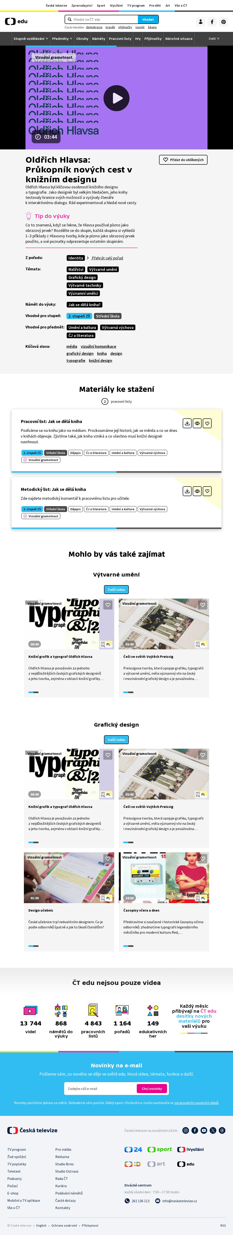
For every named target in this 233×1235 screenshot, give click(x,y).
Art (168, 5)
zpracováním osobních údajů (196, 1102)
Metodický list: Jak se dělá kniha (53, 489)
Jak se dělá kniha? (84, 304)
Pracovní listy (120, 39)
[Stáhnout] (187, 423)
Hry (138, 39)
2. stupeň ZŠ (79, 316)
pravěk (110, 27)
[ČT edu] (16, 23)
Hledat (148, 19)
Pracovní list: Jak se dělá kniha (51, 421)
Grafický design (82, 277)
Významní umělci (83, 293)
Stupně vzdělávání (29, 39)
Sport (101, 5)
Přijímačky (153, 39)
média (71, 346)
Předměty (60, 39)
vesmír (140, 27)
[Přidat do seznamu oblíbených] (207, 423)
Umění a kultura (82, 327)
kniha (102, 353)
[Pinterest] (223, 21)
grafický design (80, 353)
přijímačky (125, 27)
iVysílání (116, 5)
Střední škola (107, 316)
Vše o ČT (181, 5)
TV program (136, 5)
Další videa (116, 589)
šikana (152, 27)
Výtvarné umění (103, 269)
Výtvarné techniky (84, 285)
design (116, 353)
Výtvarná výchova (118, 327)
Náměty (98, 39)
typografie (75, 360)
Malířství (75, 269)
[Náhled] (197, 423)
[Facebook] (212, 21)
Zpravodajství (81, 5)
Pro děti (155, 5)
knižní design (100, 360)
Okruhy (82, 39)
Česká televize (56, 5)
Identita (75, 258)
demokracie (94, 27)
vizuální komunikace (98, 346)
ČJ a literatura (81, 335)
